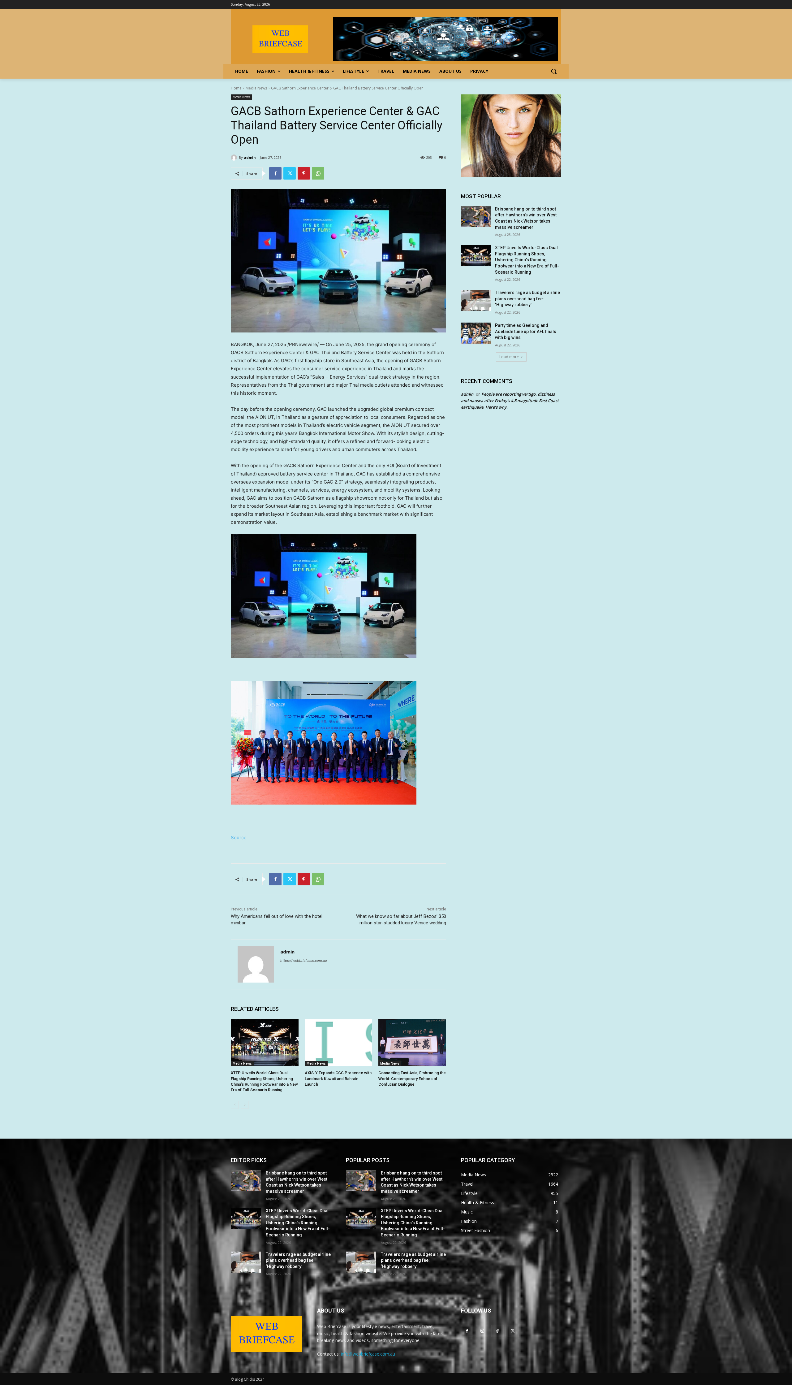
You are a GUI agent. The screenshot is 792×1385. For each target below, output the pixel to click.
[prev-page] (235, 1105)
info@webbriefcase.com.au (368, 1354)
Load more (509, 356)
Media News (256, 88)
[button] (553, 71)
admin (250, 157)
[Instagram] (482, 1331)
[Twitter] (289, 173)
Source (239, 837)
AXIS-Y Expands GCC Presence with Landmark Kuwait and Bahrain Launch (338, 1078)
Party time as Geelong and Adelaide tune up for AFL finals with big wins (525, 331)
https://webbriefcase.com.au (303, 960)
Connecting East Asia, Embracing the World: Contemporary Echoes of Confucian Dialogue (412, 1078)
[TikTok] (497, 1331)
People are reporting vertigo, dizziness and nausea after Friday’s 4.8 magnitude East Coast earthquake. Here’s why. (510, 400)
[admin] (235, 157)
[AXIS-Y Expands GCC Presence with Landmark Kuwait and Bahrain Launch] (338, 1042)
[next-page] (244, 1105)
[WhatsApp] (318, 173)
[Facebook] (275, 173)
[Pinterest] (304, 173)
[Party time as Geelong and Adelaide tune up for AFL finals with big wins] (476, 333)
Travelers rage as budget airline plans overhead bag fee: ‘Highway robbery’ (527, 298)
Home (236, 88)
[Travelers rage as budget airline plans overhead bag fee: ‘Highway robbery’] (476, 300)
